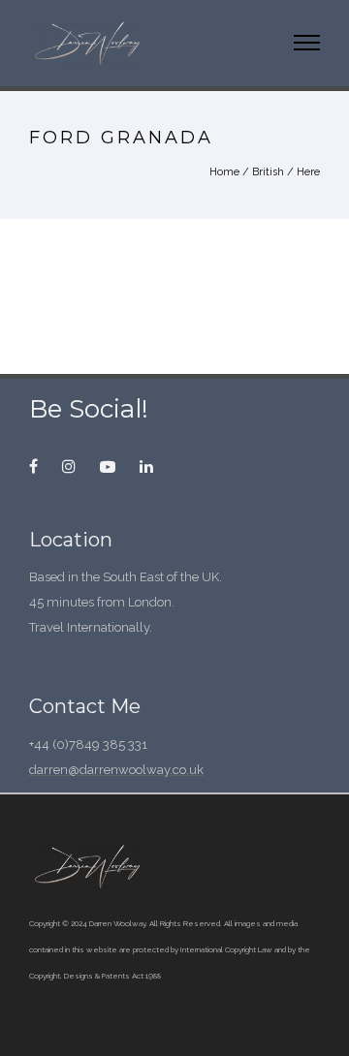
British (268, 172)
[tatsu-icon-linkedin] (146, 466)
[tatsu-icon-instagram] (73, 466)
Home (224, 172)
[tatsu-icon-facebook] (38, 466)
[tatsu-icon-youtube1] (112, 466)
